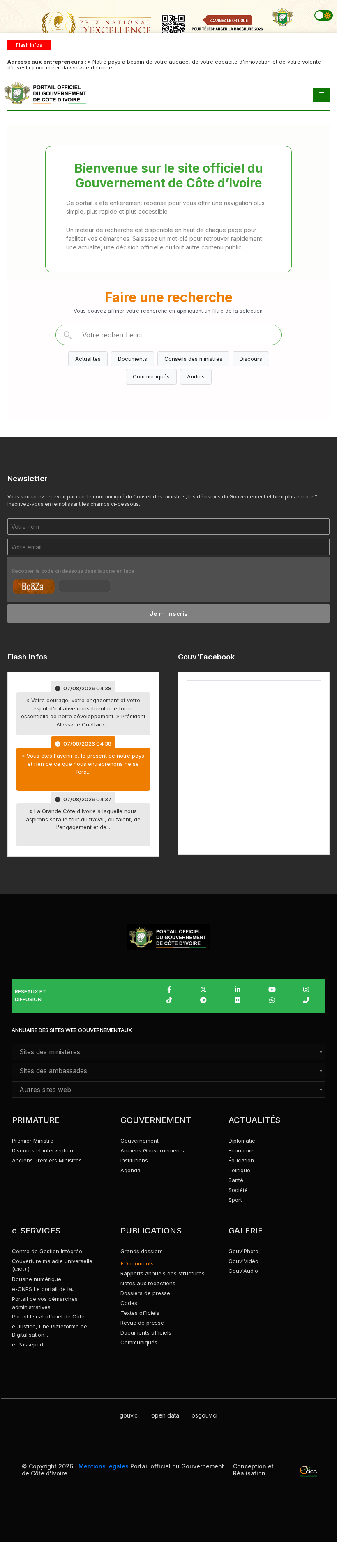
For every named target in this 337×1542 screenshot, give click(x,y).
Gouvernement (139, 1140)
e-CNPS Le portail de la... (44, 1289)
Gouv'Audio (243, 1271)
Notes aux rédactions (147, 1283)
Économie (241, 1150)
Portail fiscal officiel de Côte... (50, 1316)
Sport (235, 1199)
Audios (196, 376)
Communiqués (151, 376)
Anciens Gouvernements (152, 1150)
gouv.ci (129, 1415)
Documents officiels (145, 1332)
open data (165, 1415)
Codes (128, 1303)
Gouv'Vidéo (244, 1261)
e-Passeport (28, 1344)
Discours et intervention (42, 1150)
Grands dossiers (141, 1251)
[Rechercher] (67, 335)
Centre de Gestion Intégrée (47, 1251)
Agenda (130, 1170)
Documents (132, 358)
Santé (236, 1180)
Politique (239, 1170)
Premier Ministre (32, 1140)
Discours (251, 358)
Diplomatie (242, 1140)
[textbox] (168, 1052)
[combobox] (168, 1052)
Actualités (88, 358)
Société (238, 1190)
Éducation (241, 1160)
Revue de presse (142, 1322)
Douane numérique (36, 1279)
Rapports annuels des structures (162, 1273)
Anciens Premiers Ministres (47, 1160)
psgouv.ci (204, 1415)
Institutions (134, 1160)
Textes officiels (139, 1312)
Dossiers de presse (145, 1293)
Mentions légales (103, 1466)
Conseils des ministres (193, 358)
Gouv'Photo (244, 1251)
